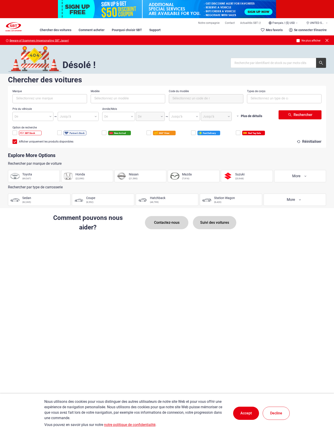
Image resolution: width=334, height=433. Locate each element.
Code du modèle (179, 91)
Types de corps (256, 91)
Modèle (95, 91)
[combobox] (49, 98)
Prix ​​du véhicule (22, 109)
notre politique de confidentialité (129, 425)
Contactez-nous (166, 222)
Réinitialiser (312, 141)
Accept (246, 413)
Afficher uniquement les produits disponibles (46, 141)
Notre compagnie (208, 23)
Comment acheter (92, 30)
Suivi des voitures (214, 222)
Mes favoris (274, 30)
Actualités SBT (249, 23)
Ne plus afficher (311, 40)
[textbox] (35, 98)
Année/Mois (109, 109)
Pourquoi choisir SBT (127, 30)
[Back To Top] (323, 410)
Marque (17, 91)
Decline (276, 413)
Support (155, 30)
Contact (230, 23)
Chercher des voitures (55, 30)
